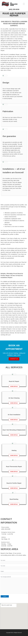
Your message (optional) (6, 576)
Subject (2, 571)
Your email (3, 565)
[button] (24, 4)
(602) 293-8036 (14, 9)
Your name (3, 560)
